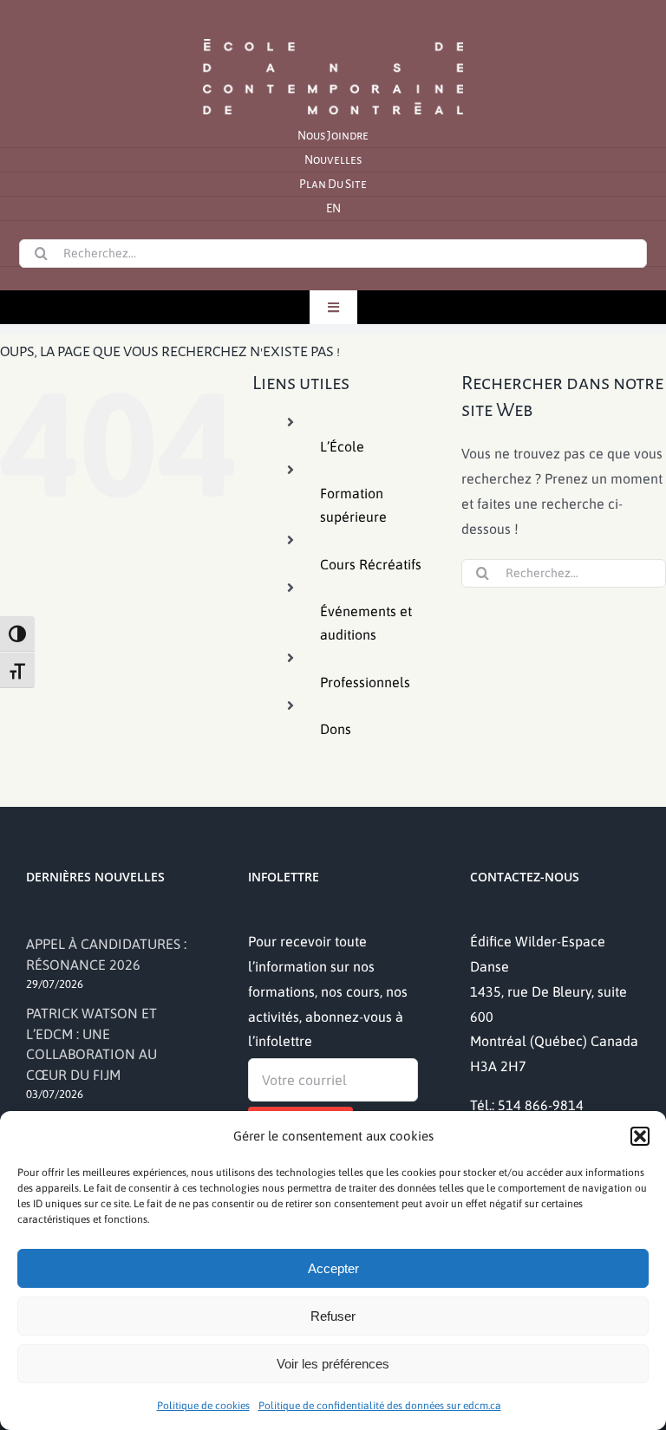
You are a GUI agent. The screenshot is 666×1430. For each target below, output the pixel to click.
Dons (335, 729)
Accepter (333, 1268)
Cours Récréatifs (370, 564)
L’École (342, 446)
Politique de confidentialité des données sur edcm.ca (379, 1406)
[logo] (333, 37)
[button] (640, 1136)
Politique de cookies (203, 1406)
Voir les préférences (333, 1363)
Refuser (333, 1316)
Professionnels (365, 682)
